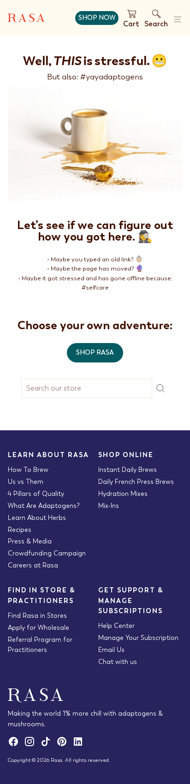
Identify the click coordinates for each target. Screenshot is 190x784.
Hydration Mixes (123, 493)
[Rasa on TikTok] (48, 745)
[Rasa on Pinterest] (64, 745)
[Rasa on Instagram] (32, 745)
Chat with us (117, 661)
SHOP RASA (95, 352)
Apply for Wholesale (38, 627)
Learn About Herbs (37, 517)
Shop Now (96, 17)
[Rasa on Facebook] (16, 745)
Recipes (19, 529)
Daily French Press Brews (136, 481)
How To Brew (28, 469)
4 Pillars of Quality (36, 493)
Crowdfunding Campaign (47, 553)
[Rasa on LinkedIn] (79, 745)
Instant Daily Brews (127, 469)
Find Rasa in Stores (37, 615)
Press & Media (30, 541)
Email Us (111, 649)
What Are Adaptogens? (44, 505)
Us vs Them (25, 481)
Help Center (116, 625)
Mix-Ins (108, 505)
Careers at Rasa (33, 565)
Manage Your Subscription (138, 637)
